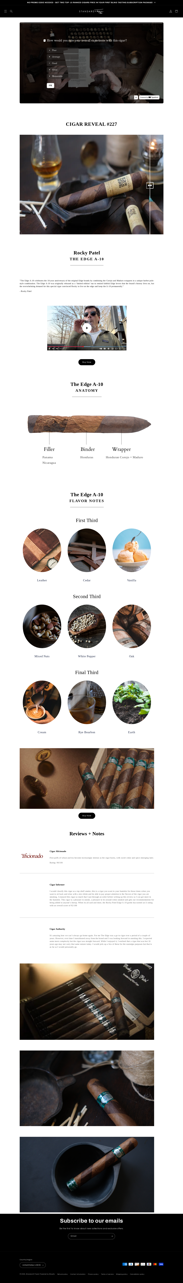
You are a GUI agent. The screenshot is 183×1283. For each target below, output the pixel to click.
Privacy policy (93, 1274)
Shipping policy (121, 1274)
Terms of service (107, 1274)
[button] (5, 11)
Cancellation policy (137, 1274)
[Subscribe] (112, 1236)
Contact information (78, 1274)
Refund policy (62, 1274)
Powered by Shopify (47, 1274)
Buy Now (86, 362)
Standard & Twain (32, 1274)
